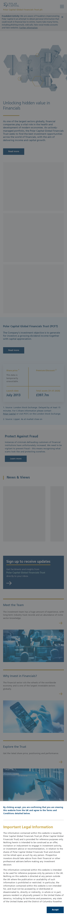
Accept (55, 910)
